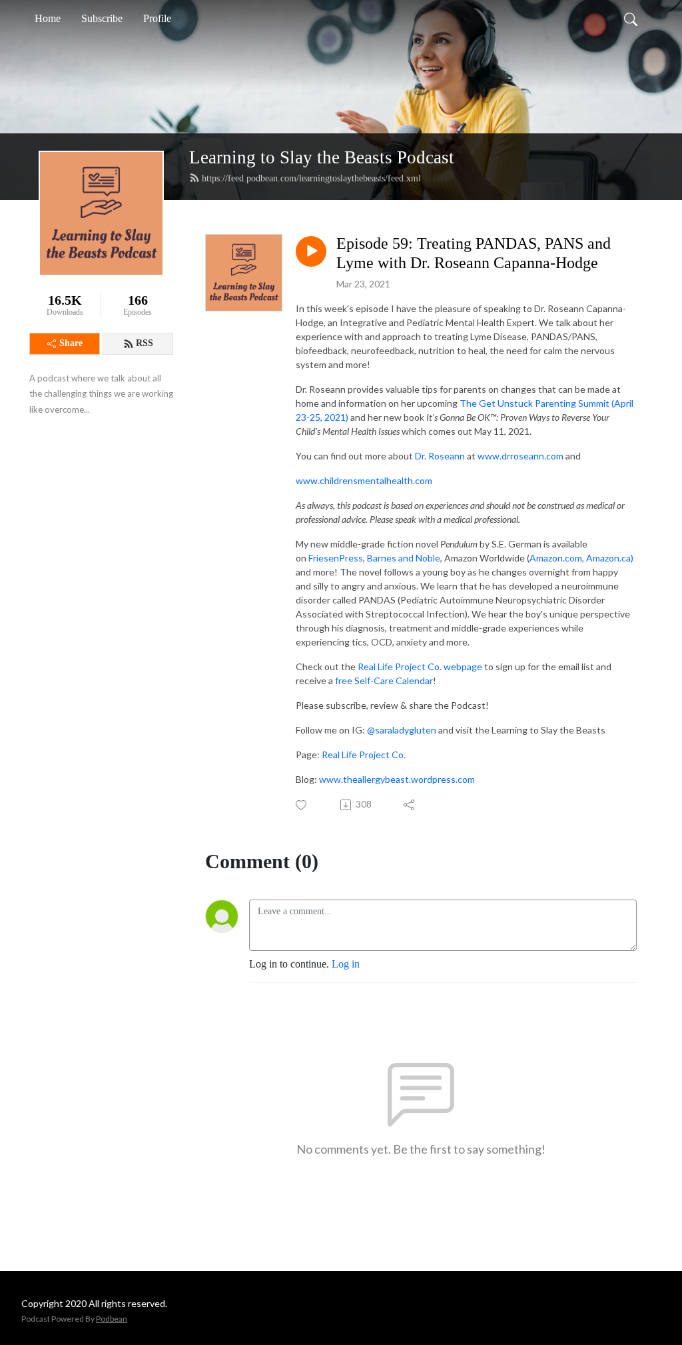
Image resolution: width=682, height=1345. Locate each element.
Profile (157, 18)
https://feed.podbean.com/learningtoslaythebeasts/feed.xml (311, 178)
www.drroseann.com (520, 455)
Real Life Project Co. (364, 754)
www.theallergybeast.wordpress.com (397, 779)
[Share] (410, 805)
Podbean (111, 1319)
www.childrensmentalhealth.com (364, 480)
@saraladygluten (401, 730)
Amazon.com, (556, 557)
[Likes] (302, 805)
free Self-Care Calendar (384, 680)
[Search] (631, 18)
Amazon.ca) (609, 557)
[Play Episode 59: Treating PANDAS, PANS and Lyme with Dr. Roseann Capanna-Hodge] (311, 251)
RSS (144, 343)
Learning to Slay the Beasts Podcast (321, 157)
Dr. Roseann (440, 455)
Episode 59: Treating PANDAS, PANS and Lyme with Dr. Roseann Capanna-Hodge (473, 253)
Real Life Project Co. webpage (420, 666)
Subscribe (102, 18)
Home (48, 18)
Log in (346, 964)
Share (71, 343)
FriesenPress (335, 557)
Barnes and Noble (403, 557)
